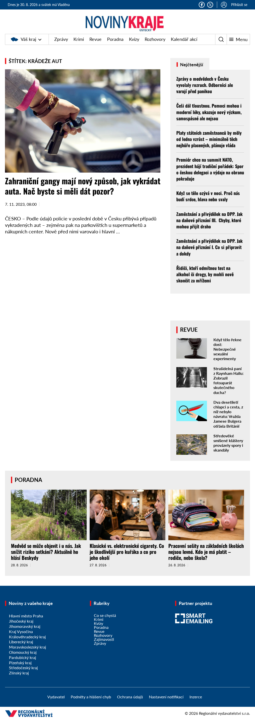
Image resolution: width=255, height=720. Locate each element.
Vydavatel (56, 696)
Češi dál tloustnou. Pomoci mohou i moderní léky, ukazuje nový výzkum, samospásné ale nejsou (209, 111)
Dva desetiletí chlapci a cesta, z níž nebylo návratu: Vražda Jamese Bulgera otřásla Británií (228, 414)
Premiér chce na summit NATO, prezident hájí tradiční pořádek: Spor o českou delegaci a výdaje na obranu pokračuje (210, 169)
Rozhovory (155, 39)
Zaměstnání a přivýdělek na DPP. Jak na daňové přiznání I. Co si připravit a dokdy (209, 247)
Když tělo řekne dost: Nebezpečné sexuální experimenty (227, 349)
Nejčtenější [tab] (191, 64)
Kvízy (134, 39)
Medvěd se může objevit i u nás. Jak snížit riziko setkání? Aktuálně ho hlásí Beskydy (46, 551)
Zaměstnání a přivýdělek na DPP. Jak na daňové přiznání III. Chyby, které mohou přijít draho (209, 220)
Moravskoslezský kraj (27, 647)
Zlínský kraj (19, 672)
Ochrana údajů (130, 696)
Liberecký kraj (21, 641)
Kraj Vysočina (21, 631)
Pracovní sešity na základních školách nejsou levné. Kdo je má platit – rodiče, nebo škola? (206, 551)
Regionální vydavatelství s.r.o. (224, 713)
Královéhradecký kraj (27, 636)
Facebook (202, 5)
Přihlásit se (239, 4)
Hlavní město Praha (26, 615)
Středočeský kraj (23, 667)
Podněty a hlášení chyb (91, 696)
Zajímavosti (104, 639)
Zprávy (61, 39)
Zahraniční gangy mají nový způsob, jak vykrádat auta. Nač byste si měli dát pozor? (82, 186)
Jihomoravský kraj (24, 626)
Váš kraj (28, 39)
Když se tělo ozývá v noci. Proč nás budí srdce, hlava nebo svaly (208, 196)
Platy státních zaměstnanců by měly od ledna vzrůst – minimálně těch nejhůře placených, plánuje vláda (209, 139)
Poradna (115, 39)
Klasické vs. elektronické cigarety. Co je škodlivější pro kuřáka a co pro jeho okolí (127, 551)
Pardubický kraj (22, 657)
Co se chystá (105, 615)
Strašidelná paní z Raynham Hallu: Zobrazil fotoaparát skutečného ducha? (228, 380)
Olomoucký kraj (23, 652)
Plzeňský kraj (20, 662)
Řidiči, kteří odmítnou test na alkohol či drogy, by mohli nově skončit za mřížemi (205, 274)
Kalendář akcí (184, 39)
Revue (95, 39)
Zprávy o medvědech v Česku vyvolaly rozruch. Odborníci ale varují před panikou (204, 84)
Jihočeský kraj (21, 621)
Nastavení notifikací (166, 696)
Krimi (78, 39)
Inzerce (196, 696)
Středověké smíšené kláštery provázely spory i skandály (228, 443)
